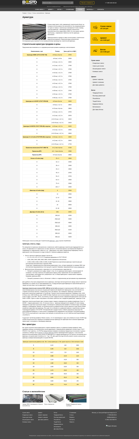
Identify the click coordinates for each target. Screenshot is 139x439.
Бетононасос (97, 107)
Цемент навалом (98, 79)
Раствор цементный (99, 95)
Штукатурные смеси (99, 68)
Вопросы (72, 417)
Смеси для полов (98, 66)
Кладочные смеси (98, 63)
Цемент (93, 76)
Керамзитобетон (98, 104)
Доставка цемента (98, 85)
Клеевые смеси (97, 71)
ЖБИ (64, 31)
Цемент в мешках (98, 82)
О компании (73, 412)
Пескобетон (96, 98)
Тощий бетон (97, 101)
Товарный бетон (98, 93)
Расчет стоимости (87, 2)
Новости (72, 422)
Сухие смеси (95, 60)
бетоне (83, 308)
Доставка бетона (98, 109)
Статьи (71, 415)
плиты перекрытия (79, 267)
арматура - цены (54, 240)
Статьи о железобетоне (33, 391)
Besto (29, 3)
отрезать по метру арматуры (46, 332)
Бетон (93, 90)
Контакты (72, 419)
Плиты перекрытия (49, 404)
